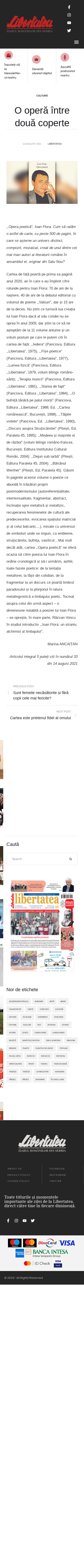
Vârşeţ (12, 1079)
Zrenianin (40, 1079)
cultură (59, 1009)
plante (26, 1048)
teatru (44, 1064)
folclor (27, 1025)
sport (31, 1064)
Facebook (57, 1168)
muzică (12, 1040)
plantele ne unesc (44, 1048)
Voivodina (59, 1072)
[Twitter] (69, 30)
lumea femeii (58, 1033)
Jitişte (25, 1033)
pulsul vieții (14, 1056)
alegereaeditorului (18, 1001)
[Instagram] (69, 15)
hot (39, 1025)
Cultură (42, 95)
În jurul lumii (57, 1079)
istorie (12, 1033)
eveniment (43, 1017)
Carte (30, 1009)
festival (13, 1025)
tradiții (26, 1072)
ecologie (27, 1017)
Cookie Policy (19, 1181)
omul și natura (53, 1040)
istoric (65, 1025)
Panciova (71, 1040)
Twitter (55, 1181)
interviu (52, 1025)
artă (52, 1001)
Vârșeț (25, 1079)
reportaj (60, 1056)
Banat (63, 1001)
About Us (15, 1168)
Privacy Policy (19, 1175)
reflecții (45, 1056)
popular (64, 1048)
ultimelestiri (42, 1072)
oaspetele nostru (31, 1040)
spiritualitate (15, 1064)
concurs (44, 1009)
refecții (31, 1056)
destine (12, 1017)
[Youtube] (69, 23)
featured (58, 1017)
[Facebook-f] (69, 7)
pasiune (12, 1048)
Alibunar (39, 1001)
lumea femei (40, 1033)
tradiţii (12, 1072)
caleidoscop (15, 1009)
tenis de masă (60, 1064)
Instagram (58, 1175)
